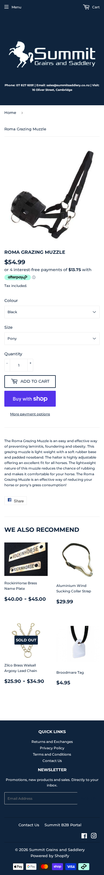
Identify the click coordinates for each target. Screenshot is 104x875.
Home (10, 112)
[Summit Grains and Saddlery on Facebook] (84, 837)
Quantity (13, 353)
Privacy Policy (52, 748)
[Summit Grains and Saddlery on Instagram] (94, 837)
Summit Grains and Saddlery (57, 849)
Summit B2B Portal (62, 825)
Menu (16, 7)
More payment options (30, 414)
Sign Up (88, 798)
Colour (11, 300)
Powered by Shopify (50, 855)
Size (8, 327)
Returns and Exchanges (52, 741)
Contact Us (52, 760)
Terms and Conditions (52, 754)
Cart (95, 7)
